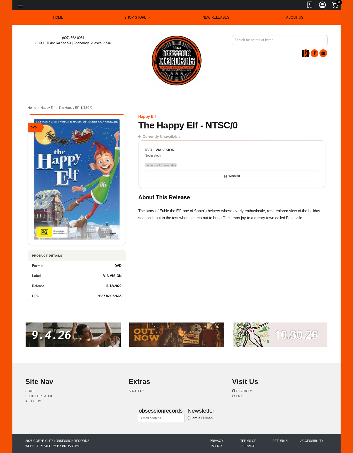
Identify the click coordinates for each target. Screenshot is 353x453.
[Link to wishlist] (309, 6)
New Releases (216, 17)
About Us (294, 17)
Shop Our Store (39, 396)
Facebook (244, 391)
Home (32, 108)
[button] (137, 17)
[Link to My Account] (322, 6)
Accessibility (311, 441)
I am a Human (201, 418)
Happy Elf (47, 108)
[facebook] (314, 53)
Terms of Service (248, 443)
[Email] (323, 53)
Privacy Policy (216, 443)
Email (240, 396)
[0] (336, 6)
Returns (280, 441)
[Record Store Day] (305, 53)
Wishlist (234, 176)
